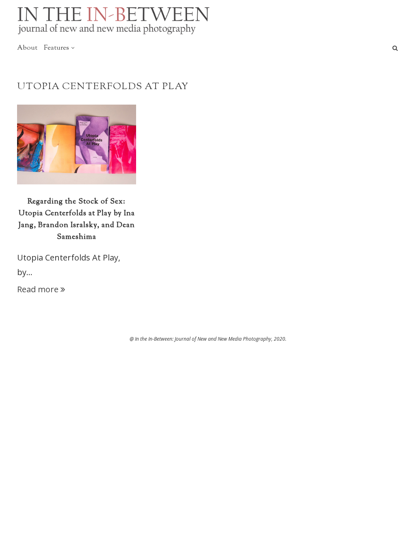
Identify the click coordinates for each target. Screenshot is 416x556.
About (27, 48)
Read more (37, 289)
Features (56, 48)
